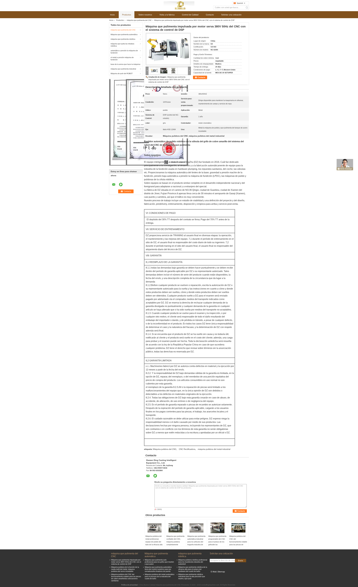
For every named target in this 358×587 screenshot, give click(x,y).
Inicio (112, 15)
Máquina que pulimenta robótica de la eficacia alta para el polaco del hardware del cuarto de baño (192, 569)
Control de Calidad (190, 15)
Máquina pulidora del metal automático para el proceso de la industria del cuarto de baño (159, 576)
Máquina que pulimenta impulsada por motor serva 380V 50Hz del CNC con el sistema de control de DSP (169, 79)
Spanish (240, 3)
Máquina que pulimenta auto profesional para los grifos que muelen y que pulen (159, 562)
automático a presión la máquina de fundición (124, 52)
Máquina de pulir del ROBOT (122, 74)
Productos (126, 15)
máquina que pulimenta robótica (123, 39)
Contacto (210, 15)
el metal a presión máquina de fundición (122, 58)
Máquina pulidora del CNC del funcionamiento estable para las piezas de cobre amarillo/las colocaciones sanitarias (238, 543)
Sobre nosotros (145, 15)
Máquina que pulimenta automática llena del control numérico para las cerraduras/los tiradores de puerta (158, 569)
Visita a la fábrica (167, 15)
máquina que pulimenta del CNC (139, 20)
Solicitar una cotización (231, 15)
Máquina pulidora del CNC (164, 449)
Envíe (240, 561)
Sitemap (221, 572)
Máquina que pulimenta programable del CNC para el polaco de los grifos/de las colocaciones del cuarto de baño (217, 543)
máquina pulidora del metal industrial (214, 449)
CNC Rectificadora (187, 449)
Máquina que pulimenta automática (124, 35)
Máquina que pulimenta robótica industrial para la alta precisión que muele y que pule (191, 576)
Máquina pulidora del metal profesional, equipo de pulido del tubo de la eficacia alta (153, 540)
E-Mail (213, 572)
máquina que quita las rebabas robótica (122, 45)
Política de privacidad (129, 585)
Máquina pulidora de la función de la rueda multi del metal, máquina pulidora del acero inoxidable (125, 569)
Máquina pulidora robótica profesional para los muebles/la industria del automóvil (192, 562)
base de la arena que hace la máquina (125, 64)
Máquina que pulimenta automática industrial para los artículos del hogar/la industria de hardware (196, 541)
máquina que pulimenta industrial (123, 69)
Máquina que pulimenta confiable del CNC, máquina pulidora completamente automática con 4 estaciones (175, 543)
